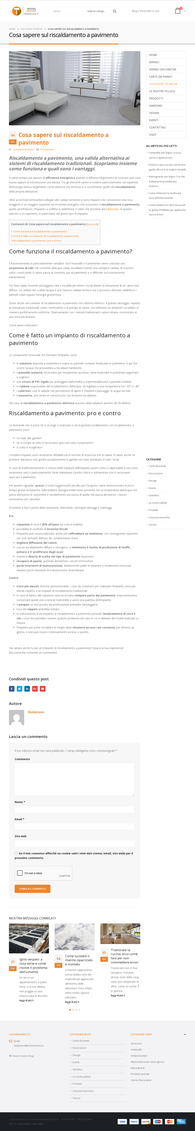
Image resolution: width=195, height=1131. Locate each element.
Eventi (153, 120)
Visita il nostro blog (23, 1056)
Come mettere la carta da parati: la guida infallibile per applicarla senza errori (167, 209)
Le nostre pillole (162, 91)
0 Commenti (47, 149)
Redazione (36, 712)
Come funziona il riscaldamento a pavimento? (39, 231)
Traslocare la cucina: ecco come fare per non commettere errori (124, 956)
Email (19, 819)
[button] (70, 1010)
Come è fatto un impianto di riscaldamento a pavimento (45, 236)
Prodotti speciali (140, 1074)
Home (153, 55)
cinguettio (19, 688)
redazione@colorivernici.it (28, 1045)
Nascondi (92, 224)
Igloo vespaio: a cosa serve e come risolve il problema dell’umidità (33, 965)
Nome (20, 802)
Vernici (154, 62)
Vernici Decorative (141, 1080)
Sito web (20, 836)
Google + (35, 688)
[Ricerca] (114, 11)
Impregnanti (138, 1068)
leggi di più (25, 1000)
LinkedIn (27, 688)
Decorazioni (156, 473)
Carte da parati (160, 76)
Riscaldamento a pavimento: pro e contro (36, 240)
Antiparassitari (139, 1055)
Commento (22, 759)
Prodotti (156, 98)
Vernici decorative (162, 69)
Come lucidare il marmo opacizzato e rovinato (79, 960)
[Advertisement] (166, 338)
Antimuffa (136, 1049)
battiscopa (112, 209)
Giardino (155, 105)
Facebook (11, 688)
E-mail (42, 688)
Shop (152, 134)
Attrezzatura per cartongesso (147, 1061)
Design (154, 113)
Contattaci (157, 127)
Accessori (136, 1043)
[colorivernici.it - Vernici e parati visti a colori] (25, 11)
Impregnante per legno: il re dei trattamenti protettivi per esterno (167, 181)
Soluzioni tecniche (23, 149)
